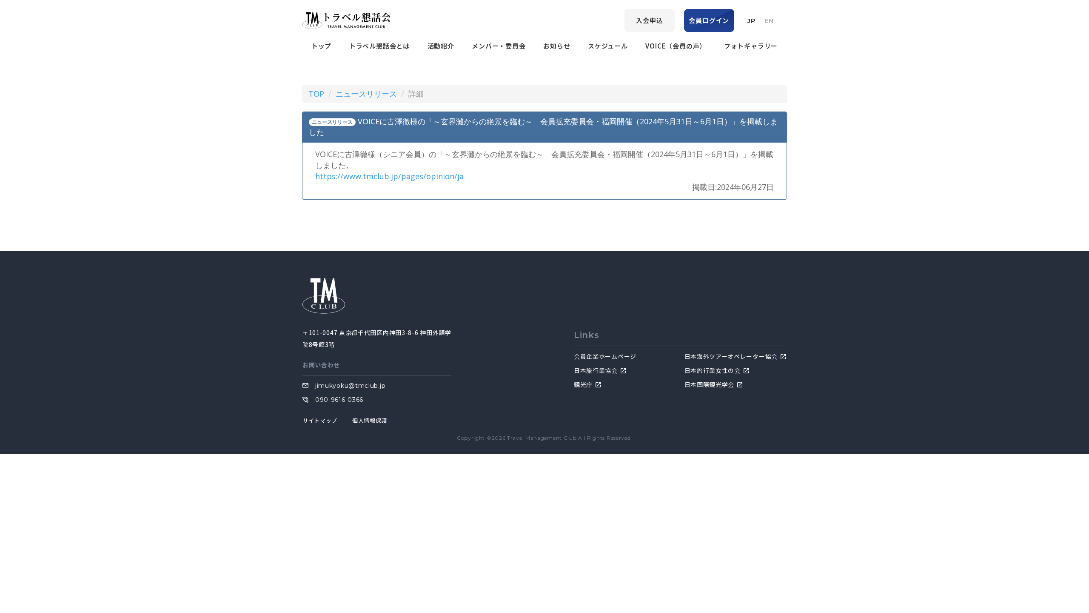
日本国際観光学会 (709, 384)
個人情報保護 (369, 420)
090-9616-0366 (339, 400)
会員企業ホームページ (605, 356)
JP (751, 21)
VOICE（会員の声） (675, 45)
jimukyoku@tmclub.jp (350, 386)
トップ (321, 45)
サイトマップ (319, 420)
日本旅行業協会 (596, 370)
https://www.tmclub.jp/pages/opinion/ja (389, 176)
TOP (316, 94)
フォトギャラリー (751, 45)
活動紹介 (441, 45)
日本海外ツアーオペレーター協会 (731, 356)
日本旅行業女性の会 (712, 370)
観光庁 (583, 384)
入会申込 (649, 20)
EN (769, 21)
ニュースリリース (366, 94)
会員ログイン (709, 20)
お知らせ (556, 45)
